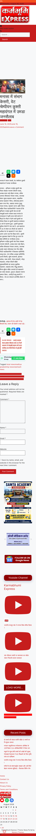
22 (14, 819)
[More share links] (13, 176)
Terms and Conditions (9, 789)
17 (1, 819)
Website (3, 449)
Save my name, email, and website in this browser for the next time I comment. (12, 462)
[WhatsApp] (8, 172)
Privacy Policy (5, 786)
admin (6, 127)
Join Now (19, 358)
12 (6, 816)
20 (9, 819)
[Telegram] (13, 172)
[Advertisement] (18, 60)
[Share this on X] (8, 176)
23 (16, 819)
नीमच (9, 120)
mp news (10, 367)
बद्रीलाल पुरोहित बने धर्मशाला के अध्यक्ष (12, 379)
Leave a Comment (16, 127)
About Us (4, 783)
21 (11, 819)
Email (3, 438)
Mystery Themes (18, 832)
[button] (5, 539)
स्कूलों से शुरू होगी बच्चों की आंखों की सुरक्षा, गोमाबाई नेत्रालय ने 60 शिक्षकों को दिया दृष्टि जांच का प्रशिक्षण (18, 754)
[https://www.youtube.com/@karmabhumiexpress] (2, 800)
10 (1, 816)
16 (16, 816)
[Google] (12, 800)
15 (13, 816)
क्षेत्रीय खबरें (3, 120)
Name (3, 428)
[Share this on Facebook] (18, 172)
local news (11, 364)
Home (2, 776)
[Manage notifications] (4, 831)
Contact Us (4, 779)
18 (4, 819)
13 (9, 816)
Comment (4, 399)
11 (3, 816)
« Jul (2, 828)
